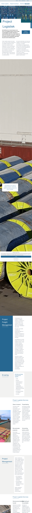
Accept (16, 256)
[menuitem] (5, 4)
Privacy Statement (16, 260)
